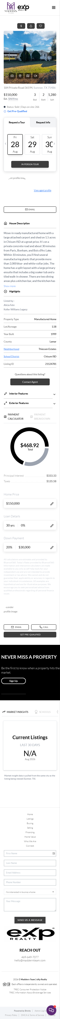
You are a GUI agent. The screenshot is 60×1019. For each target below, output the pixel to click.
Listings (30, 819)
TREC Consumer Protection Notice (30, 989)
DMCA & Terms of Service (32, 1015)
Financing (30, 832)
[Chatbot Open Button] (51, 1010)
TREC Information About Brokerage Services (30, 992)
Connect (30, 846)
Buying (30, 823)
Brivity (28, 1011)
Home (30, 814)
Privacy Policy (11, 1015)
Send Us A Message (30, 920)
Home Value (30, 837)
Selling (30, 828)
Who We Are (30, 841)
